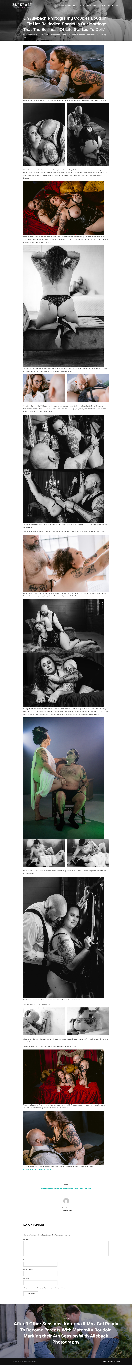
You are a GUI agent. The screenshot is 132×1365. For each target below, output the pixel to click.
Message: (26, 1239)
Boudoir (46, 35)
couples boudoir (78, 1188)
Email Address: (28, 1269)
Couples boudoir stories (58, 35)
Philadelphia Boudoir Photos (86, 35)
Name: (25, 1260)
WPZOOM (117, 1361)
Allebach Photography (68, 5)
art (42, 35)
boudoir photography (66, 1188)
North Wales (71, 35)
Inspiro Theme (107, 1361)
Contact (81, 5)
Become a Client (105, 5)
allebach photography (47, 1188)
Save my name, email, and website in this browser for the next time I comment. (48, 1288)
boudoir (57, 1188)
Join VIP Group (92, 5)
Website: (26, 1278)
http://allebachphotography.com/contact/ (37, 1169)
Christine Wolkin (31, 35)
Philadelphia (87, 1188)
